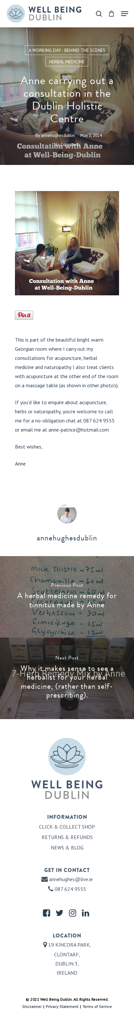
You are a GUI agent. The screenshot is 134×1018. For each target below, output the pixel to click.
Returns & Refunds (67, 837)
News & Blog (67, 847)
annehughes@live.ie (71, 879)
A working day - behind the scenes (67, 50)
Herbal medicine (67, 62)
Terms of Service (97, 1006)
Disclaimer (32, 1006)
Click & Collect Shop (67, 826)
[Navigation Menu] (124, 13)
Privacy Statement (62, 1006)
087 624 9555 (69, 889)
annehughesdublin (58, 135)
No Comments (67, 144)
